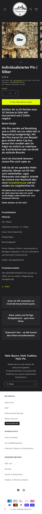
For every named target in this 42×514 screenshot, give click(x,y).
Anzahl (4, 88)
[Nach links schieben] (15, 62)
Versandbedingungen (13, 443)
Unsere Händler (11, 437)
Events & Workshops (13, 474)
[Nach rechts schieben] (26, 62)
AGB (7, 408)
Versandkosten (18, 80)
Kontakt (8, 469)
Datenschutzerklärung (14, 413)
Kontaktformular (17, 182)
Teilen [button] (7, 286)
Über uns (8, 463)
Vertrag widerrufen (12, 423)
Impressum (9, 402)
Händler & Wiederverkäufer (16, 480)
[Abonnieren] (34, 384)
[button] (5, 9)
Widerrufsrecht (11, 419)
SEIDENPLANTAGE (23, 509)
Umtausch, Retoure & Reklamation (19, 448)
